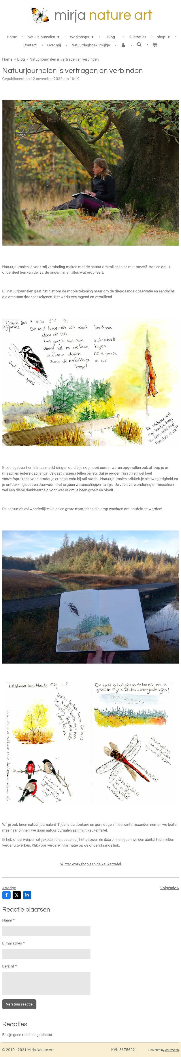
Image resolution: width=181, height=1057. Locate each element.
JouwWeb (172, 1050)
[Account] (123, 45)
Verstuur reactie (19, 1004)
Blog (21, 59)
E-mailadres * (13, 943)
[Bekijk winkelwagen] (155, 45)
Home (7, 59)
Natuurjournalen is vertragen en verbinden (64, 59)
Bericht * (9, 966)
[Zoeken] (139, 44)
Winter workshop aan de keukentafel (90, 864)
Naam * (8, 920)
